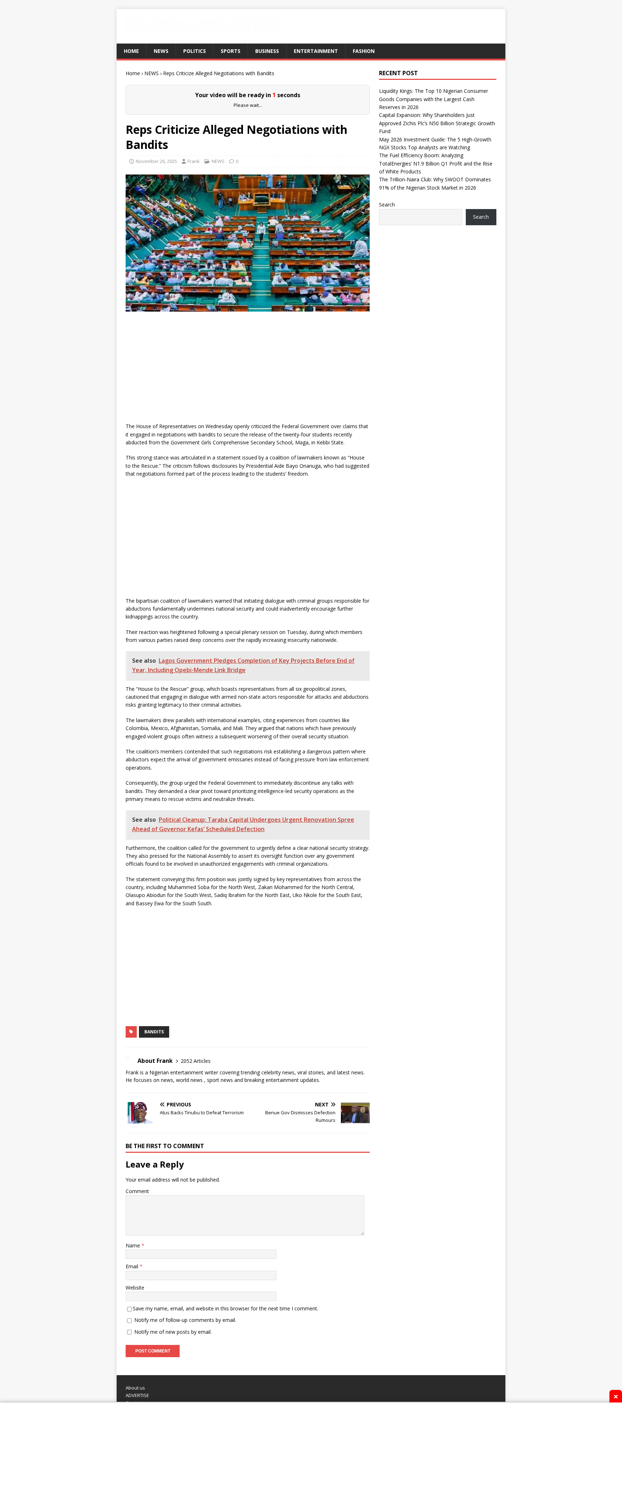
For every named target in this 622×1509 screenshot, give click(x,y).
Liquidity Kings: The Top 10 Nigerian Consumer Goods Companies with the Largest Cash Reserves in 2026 (433, 98)
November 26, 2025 (156, 215)
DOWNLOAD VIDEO (247, 128)
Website (135, 1341)
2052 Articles (196, 1114)
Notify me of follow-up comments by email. (185, 1373)
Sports (230, 50)
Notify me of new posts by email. (173, 1385)
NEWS (161, 50)
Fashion (364, 50)
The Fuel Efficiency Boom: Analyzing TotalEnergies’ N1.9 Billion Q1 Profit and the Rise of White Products (435, 163)
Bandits (154, 1086)
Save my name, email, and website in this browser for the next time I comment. (225, 1362)
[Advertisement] (248, 423)
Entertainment (316, 50)
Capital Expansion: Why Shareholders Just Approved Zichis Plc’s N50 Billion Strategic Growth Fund (437, 123)
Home (131, 50)
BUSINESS (267, 50)
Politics (194, 50)
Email (133, 1320)
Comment (137, 1245)
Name (133, 1299)
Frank (194, 215)
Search (387, 204)
